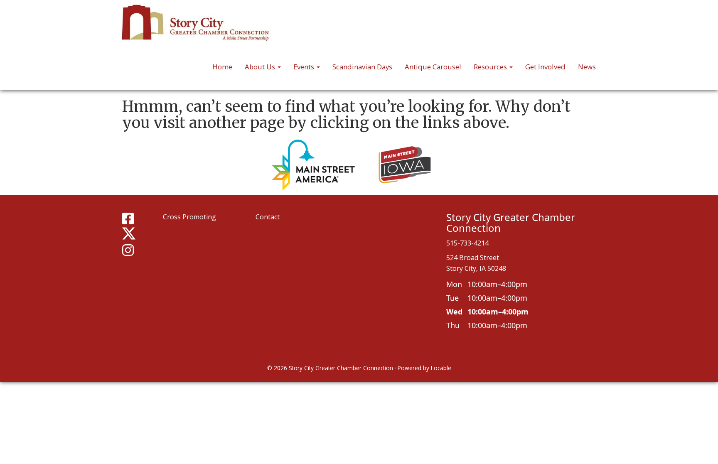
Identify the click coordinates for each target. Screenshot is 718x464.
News (587, 66)
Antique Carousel (433, 66)
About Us (261, 66)
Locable (441, 368)
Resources (491, 66)
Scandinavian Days (362, 66)
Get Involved (545, 66)
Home (222, 66)
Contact (268, 216)
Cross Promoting (189, 216)
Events (304, 66)
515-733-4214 (467, 243)
